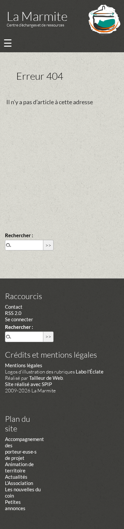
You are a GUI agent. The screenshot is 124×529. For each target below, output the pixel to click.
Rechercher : (19, 235)
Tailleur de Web (46, 378)
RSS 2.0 (13, 313)
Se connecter (19, 319)
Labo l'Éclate (89, 372)
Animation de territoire (19, 467)
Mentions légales (23, 365)
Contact (13, 307)
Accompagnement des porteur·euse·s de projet (24, 448)
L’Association (19, 483)
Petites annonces (15, 505)
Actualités (16, 477)
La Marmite (37, 16)
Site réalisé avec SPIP (28, 384)
